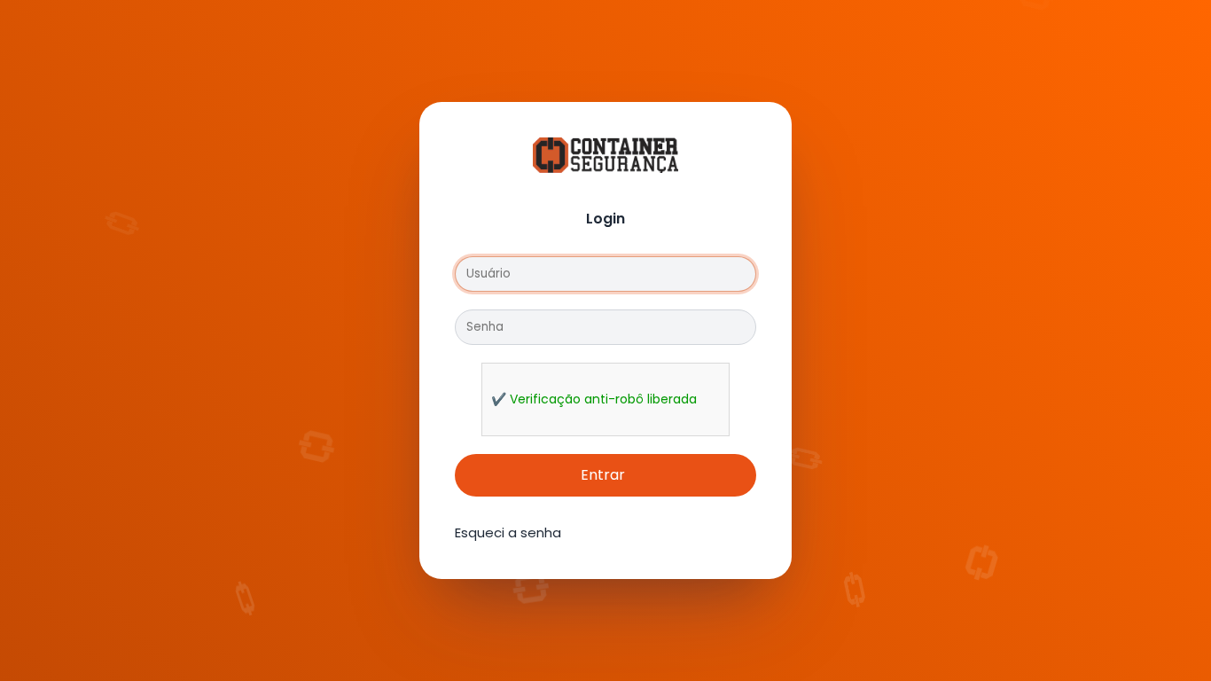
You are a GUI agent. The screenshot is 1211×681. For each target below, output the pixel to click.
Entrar (603, 475)
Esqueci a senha (508, 532)
